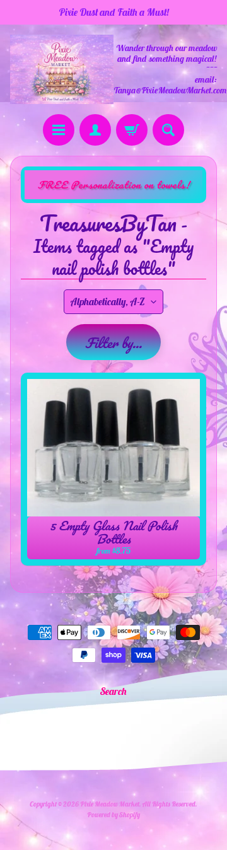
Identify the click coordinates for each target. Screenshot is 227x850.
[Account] (95, 130)
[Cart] (132, 130)
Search (113, 691)
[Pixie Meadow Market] (62, 69)
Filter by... (113, 343)
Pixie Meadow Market (109, 804)
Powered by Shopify (113, 814)
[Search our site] (168, 130)
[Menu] (58, 130)
